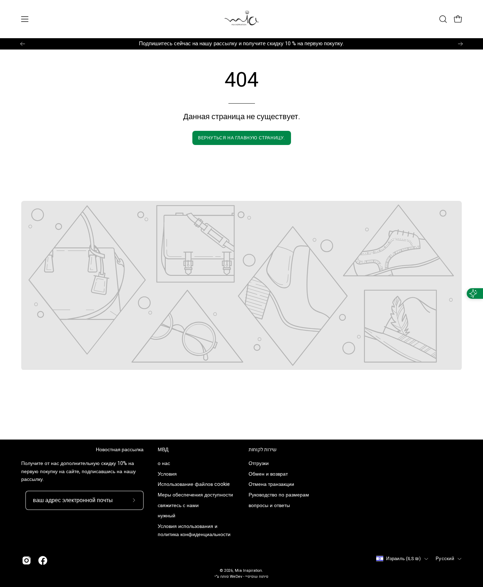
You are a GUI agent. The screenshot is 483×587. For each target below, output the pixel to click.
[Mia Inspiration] (241, 19)
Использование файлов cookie (194, 484)
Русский (445, 559)
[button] (443, 19)
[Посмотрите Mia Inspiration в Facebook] (42, 560)
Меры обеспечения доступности (195, 495)
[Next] (460, 44)
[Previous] (22, 44)
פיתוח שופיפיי (256, 577)
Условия (167, 474)
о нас (164, 463)
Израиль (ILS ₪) (403, 559)
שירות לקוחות (263, 450)
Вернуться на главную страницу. (241, 138)
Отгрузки (259, 463)
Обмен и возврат (268, 474)
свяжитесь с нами (178, 505)
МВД (163, 450)
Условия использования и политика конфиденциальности (194, 531)
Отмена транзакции (271, 484)
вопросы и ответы (269, 505)
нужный (166, 516)
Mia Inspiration (248, 571)
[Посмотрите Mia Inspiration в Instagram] (26, 560)
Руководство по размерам (279, 495)
